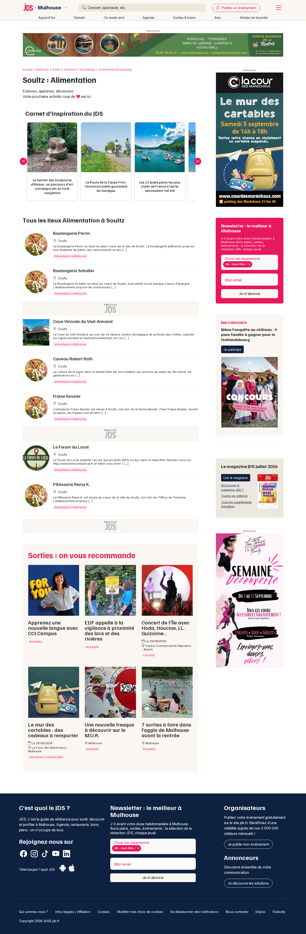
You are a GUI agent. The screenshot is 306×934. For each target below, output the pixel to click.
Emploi (260, 912)
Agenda (148, 17)
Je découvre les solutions (248, 883)
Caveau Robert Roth (73, 358)
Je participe (232, 349)
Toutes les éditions (234, 496)
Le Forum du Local (71, 447)
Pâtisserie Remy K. (71, 484)
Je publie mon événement (248, 844)
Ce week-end (114, 17)
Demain (79, 17)
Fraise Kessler (67, 396)
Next (197, 161)
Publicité (279, 912)
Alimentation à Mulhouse (70, 256)
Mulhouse (49, 7)
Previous (23, 161)
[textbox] (254, 264)
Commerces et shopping (115, 69)
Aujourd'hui (46, 17)
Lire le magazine (236, 478)
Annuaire (70, 69)
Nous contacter (237, 912)
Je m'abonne (249, 293)
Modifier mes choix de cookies (140, 912)
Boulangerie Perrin (71, 233)
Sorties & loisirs (184, 17)
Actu (217, 17)
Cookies (103, 912)
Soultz (56, 69)
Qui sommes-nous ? (33, 912)
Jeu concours (249, 330)
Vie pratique (87, 69)
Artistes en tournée (254, 17)
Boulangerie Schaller (73, 270)
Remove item (249, 264)
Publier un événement (238, 8)
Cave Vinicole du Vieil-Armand (83, 321)
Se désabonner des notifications (194, 912)
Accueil (27, 69)
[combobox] (249, 262)
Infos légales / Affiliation (72, 912)
